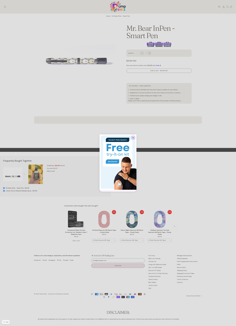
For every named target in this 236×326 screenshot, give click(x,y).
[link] (118, 162)
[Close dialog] (133, 138)
